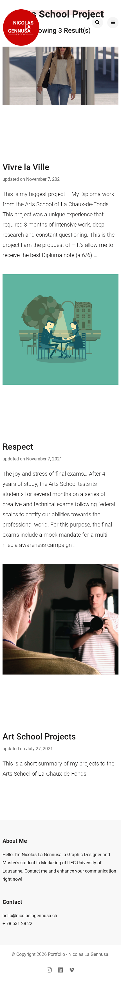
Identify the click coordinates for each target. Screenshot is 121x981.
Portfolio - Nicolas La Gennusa (78, 954)
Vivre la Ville (26, 167)
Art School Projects (39, 736)
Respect (18, 447)
